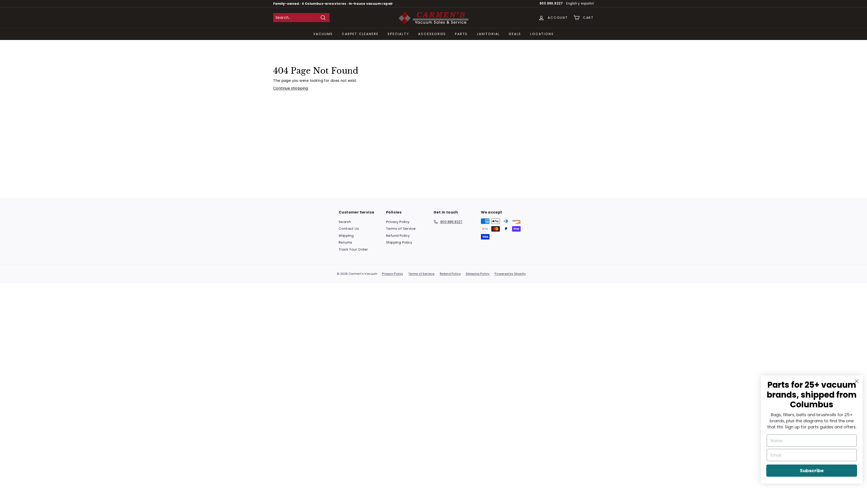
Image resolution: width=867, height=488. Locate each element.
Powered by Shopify (510, 274)
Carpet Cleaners (360, 34)
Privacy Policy (398, 221)
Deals (515, 34)
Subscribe (812, 470)
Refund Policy (398, 235)
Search (345, 221)
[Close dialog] (857, 381)
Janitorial (488, 34)
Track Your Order (353, 249)
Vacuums (323, 34)
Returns (345, 242)
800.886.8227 (551, 3)
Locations (542, 34)
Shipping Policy (399, 242)
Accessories (432, 34)
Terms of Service (401, 228)
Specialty (398, 34)
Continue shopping (290, 88)
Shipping (346, 235)
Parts (461, 34)
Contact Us (349, 228)
